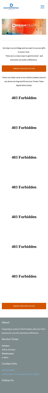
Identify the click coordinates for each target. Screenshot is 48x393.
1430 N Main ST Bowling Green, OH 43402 (20, 374)
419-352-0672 (8, 370)
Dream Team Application (24, 69)
